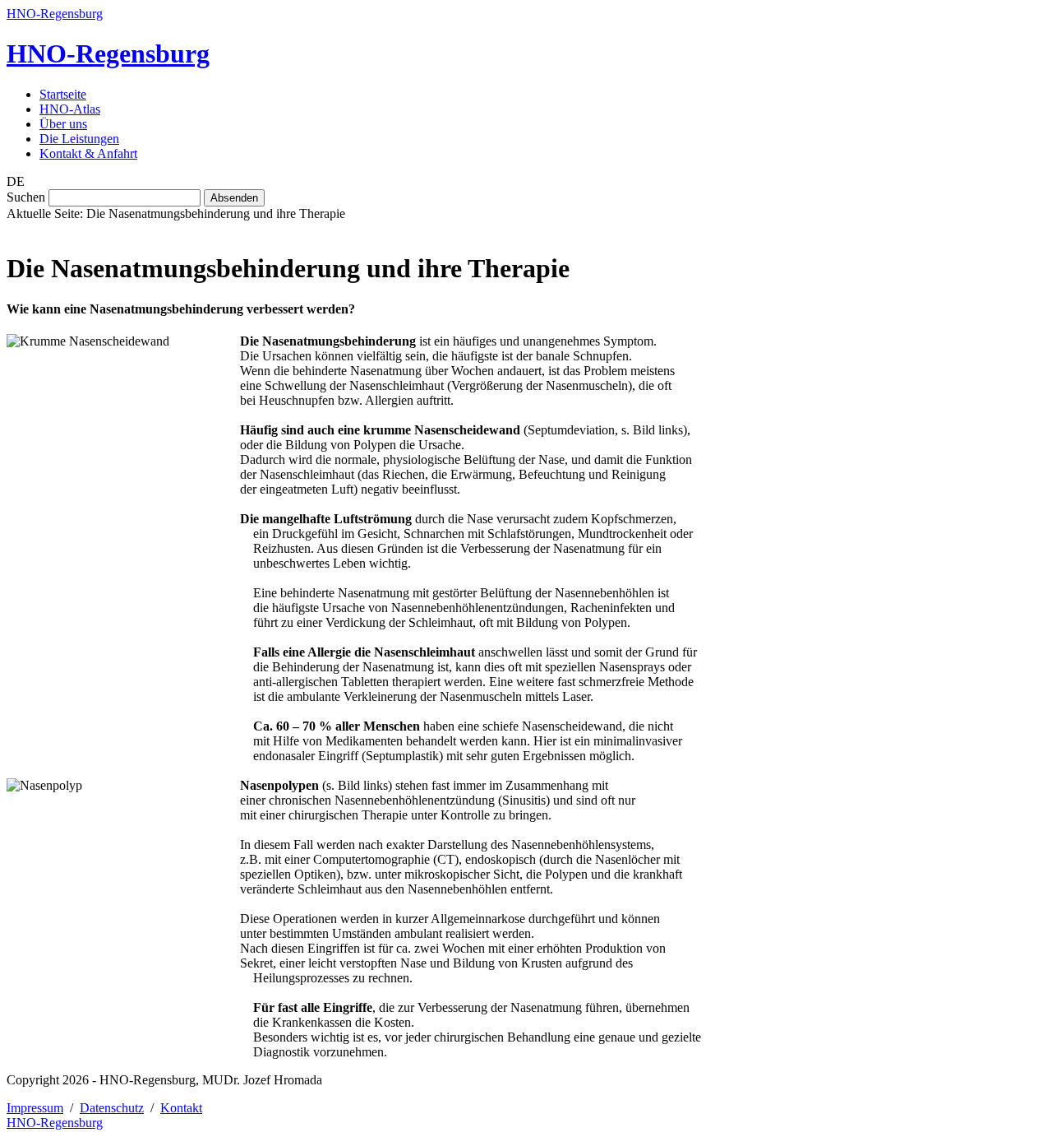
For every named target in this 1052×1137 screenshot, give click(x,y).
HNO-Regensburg (55, 14)
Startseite (62, 94)
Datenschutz (112, 1108)
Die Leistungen (79, 139)
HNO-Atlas (69, 109)
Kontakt (181, 1108)
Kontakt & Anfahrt (88, 153)
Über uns (63, 124)
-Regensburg (108, 53)
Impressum (35, 1108)
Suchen (26, 197)
